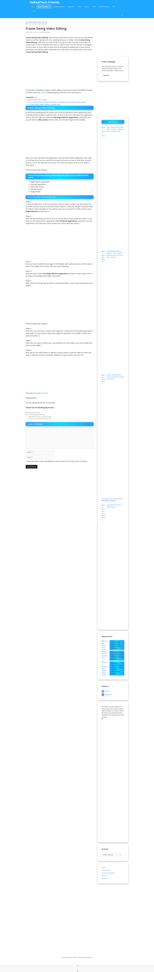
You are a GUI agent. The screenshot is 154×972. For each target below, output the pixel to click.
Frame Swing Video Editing (36, 414)
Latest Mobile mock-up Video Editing (39, 417)
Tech (113, 6)
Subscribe (106, 75)
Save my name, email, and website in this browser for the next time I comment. (58, 461)
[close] (77, 965)
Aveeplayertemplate (58, 6)
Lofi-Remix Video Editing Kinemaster (39, 419)
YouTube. (44, 393)
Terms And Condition (108, 873)
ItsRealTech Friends (45, 2)
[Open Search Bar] (122, 15)
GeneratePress (88, 957)
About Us (104, 876)
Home (33, 6)
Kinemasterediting (104, 6)
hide (35, 97)
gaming (87, 6)
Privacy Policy (106, 870)
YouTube (33, 11)
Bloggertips (71, 6)
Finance (79, 6)
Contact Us (105, 878)
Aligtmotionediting (43, 6)
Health (94, 6)
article (43, 92)
